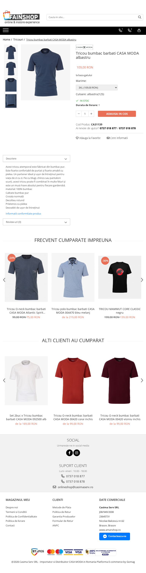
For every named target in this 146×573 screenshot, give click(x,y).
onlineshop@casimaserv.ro (75, 487)
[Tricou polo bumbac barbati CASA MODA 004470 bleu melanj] (73, 277)
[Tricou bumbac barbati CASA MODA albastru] (45, 72)
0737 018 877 (75, 476)
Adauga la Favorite (90, 138)
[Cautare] (139, 17)
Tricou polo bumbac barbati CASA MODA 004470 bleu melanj (73, 310)
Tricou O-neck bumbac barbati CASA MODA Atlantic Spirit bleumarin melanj (26, 310)
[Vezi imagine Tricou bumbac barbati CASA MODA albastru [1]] (11, 69)
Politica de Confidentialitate (21, 516)
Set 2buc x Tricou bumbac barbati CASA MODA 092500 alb (26, 417)
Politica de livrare (15, 521)
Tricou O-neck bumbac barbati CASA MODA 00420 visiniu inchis (119, 417)
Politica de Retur (61, 512)
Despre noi (12, 507)
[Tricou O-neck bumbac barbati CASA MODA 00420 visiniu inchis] (119, 380)
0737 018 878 (75, 481)
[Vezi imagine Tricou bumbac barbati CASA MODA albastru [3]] (11, 101)
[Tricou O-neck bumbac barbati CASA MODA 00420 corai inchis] (73, 380)
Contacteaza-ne (117, 536)
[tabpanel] (45, 72)
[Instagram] (76, 452)
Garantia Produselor (63, 516)
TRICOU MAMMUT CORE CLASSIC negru (120, 310)
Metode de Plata (61, 507)
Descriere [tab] (11, 158)
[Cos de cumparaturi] (139, 30)
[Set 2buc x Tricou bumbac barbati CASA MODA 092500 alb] (26, 380)
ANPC (55, 525)
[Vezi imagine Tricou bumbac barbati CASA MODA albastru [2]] (11, 85)
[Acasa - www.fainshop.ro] (22, 17)
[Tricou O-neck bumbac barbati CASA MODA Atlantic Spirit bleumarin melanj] (26, 277)
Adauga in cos (117, 114)
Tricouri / (19, 39)
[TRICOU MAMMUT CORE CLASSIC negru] (119, 277)
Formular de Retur (62, 521)
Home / (8, 39)
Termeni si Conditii (16, 512)
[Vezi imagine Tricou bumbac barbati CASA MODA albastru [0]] (11, 52)
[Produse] (6, 31)
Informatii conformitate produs (23, 213)
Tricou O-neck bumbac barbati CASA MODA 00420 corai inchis (73, 417)
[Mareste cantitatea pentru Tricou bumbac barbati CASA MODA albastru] (91, 114)
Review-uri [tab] (13, 222)
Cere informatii (119, 138)
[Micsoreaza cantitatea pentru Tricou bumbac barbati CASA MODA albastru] (79, 114)
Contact (10, 525)
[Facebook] (69, 452)
